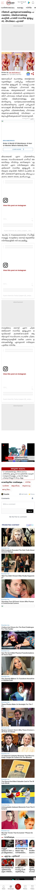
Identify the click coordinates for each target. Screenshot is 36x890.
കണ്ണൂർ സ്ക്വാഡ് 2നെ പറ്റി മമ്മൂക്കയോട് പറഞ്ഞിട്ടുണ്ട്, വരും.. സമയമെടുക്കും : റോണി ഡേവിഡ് (7, 851)
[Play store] (29, 2)
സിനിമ (29, 8)
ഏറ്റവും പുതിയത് (12, 856)
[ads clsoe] (35, 879)
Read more (9, 458)
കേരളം (20, 8)
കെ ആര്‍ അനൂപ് (14, 72)
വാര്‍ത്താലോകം (8, 8)
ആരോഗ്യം (26, 486)
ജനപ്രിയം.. (6, 490)
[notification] (33, 2)
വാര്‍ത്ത (5, 486)
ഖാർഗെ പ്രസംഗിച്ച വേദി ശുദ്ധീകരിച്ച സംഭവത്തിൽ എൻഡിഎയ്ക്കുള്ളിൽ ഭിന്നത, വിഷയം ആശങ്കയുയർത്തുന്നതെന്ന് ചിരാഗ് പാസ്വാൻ (21, 870)
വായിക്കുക (9, 837)
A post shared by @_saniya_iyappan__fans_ (18, 230)
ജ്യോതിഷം (15, 486)
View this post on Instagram (14, 205)
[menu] (3, 3)
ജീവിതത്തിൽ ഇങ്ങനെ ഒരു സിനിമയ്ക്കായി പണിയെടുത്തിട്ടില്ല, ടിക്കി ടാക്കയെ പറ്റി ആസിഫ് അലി (21, 851)
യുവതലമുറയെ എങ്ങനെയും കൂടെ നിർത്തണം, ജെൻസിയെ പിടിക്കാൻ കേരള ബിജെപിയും (7, 870)
